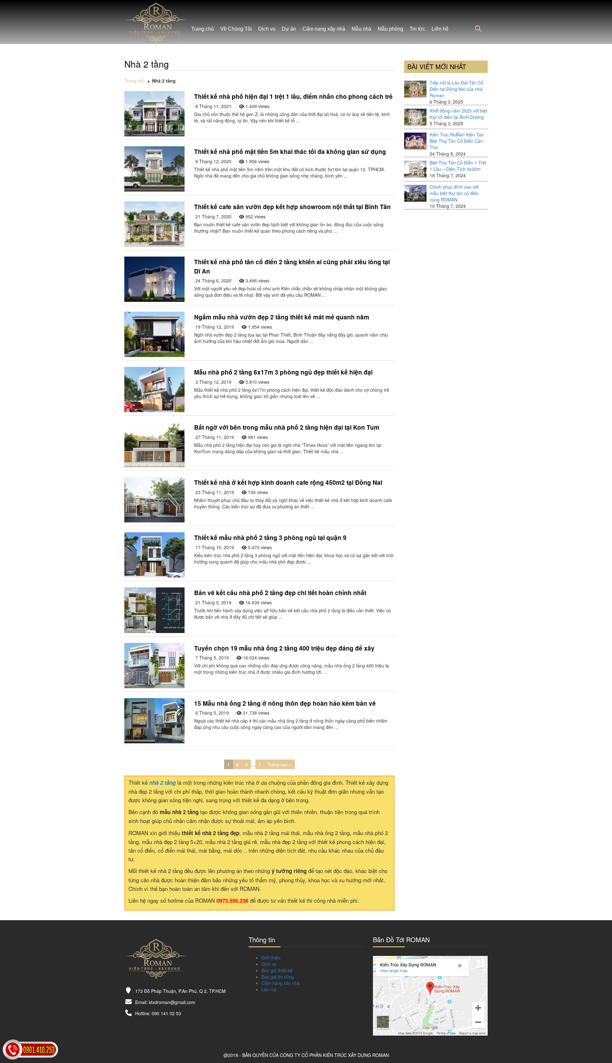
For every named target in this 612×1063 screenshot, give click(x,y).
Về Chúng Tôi (236, 29)
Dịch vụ (266, 29)
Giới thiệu (270, 957)
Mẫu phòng (390, 29)
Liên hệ (440, 29)
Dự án (289, 29)
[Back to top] (599, 1039)
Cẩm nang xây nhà (323, 29)
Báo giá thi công (277, 976)
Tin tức (417, 29)
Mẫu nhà (361, 29)
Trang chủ (202, 29)
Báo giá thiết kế (277, 970)
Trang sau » (279, 764)
